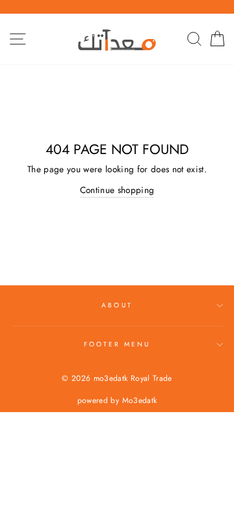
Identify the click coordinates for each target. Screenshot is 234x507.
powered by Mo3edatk (117, 400)
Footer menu (117, 344)
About (116, 305)
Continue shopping (117, 189)
